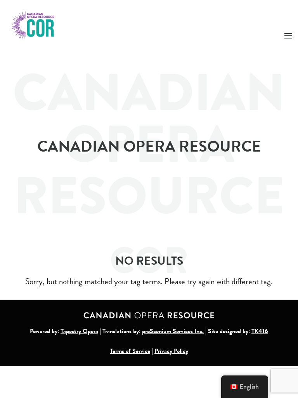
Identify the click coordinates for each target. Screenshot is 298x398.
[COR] (33, 24)
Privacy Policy (171, 351)
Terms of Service (130, 351)
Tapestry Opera (79, 331)
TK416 (259, 331)
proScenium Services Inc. (173, 331)
